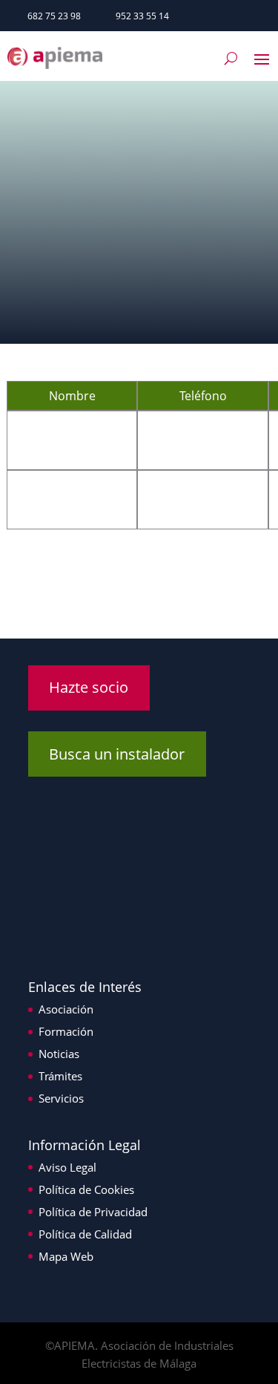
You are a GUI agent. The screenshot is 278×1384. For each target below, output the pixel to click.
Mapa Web (66, 1256)
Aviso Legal (67, 1167)
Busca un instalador (117, 754)
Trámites (60, 1075)
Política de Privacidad (93, 1211)
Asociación (66, 1009)
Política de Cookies (86, 1189)
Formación (66, 1031)
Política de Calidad (85, 1234)
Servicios (61, 1098)
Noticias (59, 1053)
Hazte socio (88, 687)
